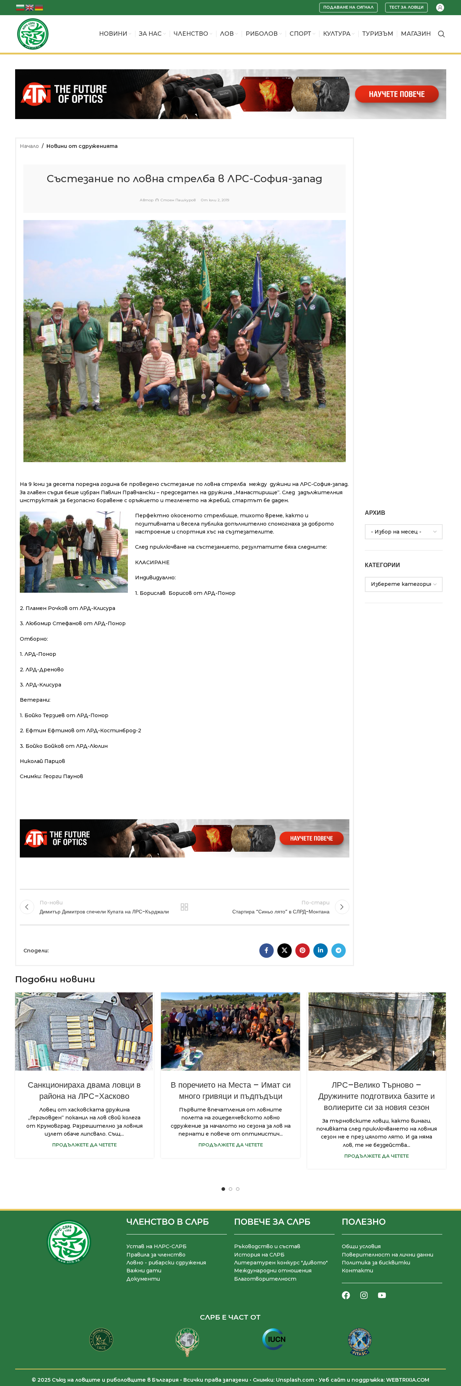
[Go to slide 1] (223, 1189)
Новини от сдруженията (82, 146)
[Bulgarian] (20, 7)
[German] (39, 7)
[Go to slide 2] (230, 1189)
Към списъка (184, 907)
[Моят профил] (440, 7)
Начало (29, 146)
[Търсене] (441, 34)
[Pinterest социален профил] (302, 950)
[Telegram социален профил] (338, 950)
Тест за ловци (406, 7)
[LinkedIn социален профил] (320, 950)
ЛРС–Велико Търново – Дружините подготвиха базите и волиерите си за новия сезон (376, 1096)
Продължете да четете (84, 1145)
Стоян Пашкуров (178, 200)
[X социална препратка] (284, 950)
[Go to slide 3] (238, 1189)
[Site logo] (33, 33)
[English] (30, 7)
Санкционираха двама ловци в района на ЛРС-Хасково (84, 1090)
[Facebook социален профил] (266, 950)
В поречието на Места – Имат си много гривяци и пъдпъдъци (231, 1090)
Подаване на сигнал (348, 7)
